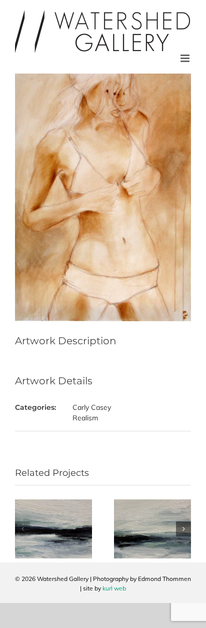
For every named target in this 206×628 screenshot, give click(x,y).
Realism (85, 417)
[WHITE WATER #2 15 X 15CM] (152, 503)
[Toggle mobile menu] (185, 58)
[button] (22, 528)
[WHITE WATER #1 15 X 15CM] (53, 503)
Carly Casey (91, 407)
